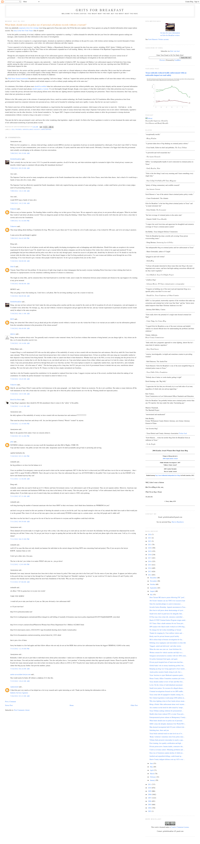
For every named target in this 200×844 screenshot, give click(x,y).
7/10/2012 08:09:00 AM (20, 296)
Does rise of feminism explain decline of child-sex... (167, 753)
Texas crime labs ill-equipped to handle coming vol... (167, 694)
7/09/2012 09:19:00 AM (20, 153)
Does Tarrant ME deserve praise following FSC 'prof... (168, 597)
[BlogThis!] (46, 127)
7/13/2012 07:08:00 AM (20, 582)
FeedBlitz (177, 60)
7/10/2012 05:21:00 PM (19, 456)
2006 (150, 801)
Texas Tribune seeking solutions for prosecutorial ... (166, 711)
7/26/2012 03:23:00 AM (20, 696)
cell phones (16, 129)
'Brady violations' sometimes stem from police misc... (167, 737)
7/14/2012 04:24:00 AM (20, 669)
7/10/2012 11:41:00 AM (20, 406)
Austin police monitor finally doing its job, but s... (166, 672)
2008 (150, 794)
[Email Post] (41, 126)
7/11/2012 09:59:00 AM (20, 521)
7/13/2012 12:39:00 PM (19, 649)
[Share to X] (48, 127)
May (151, 767)
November (153, 581)
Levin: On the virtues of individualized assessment (166, 685)
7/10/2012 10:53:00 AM (20, 394)
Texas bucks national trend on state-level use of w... (166, 733)
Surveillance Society (31, 129)
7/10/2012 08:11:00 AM (20, 313)
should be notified (40, 86)
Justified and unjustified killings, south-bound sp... (166, 756)
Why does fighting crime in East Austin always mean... (168, 701)
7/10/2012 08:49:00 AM (20, 328)
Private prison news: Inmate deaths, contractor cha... (167, 746)
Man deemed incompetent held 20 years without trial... (167, 727)
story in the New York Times (23, 30)
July (151, 594)
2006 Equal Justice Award (170, 458)
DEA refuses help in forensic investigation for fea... (166, 639)
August (152, 591)
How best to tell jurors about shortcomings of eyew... (167, 610)
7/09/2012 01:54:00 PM (19, 221)
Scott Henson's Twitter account (158, 39)
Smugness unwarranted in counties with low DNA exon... (168, 656)
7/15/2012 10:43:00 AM (20, 681)
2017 (150, 558)
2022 (150, 541)
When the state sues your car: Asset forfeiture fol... (166, 649)
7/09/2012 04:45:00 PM (19, 238)
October (153, 584)
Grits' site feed (175, 51)
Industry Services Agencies (19, 693)
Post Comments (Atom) (22, 710)
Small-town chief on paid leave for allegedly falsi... (166, 614)
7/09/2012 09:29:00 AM (20, 168)
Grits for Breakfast (100, 10)
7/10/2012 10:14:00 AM (20, 343)
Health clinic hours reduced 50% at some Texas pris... (167, 714)
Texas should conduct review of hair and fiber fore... (167, 682)
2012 (150, 575)
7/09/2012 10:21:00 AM (20, 191)
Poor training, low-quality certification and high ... (166, 743)
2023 (150, 538)
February (153, 777)
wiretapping (46, 129)
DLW (12, 319)
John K (12, 266)
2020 (150, 548)
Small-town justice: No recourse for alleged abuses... (167, 688)
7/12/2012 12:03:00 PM (19, 564)
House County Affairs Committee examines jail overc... (168, 678)
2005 (150, 804)
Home (72, 705)
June (151, 763)
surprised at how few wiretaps (29, 28)
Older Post (134, 705)
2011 (150, 784)
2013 (150, 571)
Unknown (13, 209)
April (152, 770)
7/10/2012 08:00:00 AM (20, 261)
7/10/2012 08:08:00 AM (20, 283)
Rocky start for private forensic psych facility (164, 636)
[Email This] (44, 127)
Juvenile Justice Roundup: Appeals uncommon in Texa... (168, 607)
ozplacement (14, 687)
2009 (150, 791)
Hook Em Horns (15, 399)
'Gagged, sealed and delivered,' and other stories (165, 646)
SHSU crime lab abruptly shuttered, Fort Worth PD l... (168, 724)
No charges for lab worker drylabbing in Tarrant (165, 630)
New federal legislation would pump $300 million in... (167, 698)
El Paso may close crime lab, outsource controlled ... (167, 617)
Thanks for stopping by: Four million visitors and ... (167, 633)
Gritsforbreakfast (15, 159)
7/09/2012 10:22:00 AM (20, 203)
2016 (150, 561)
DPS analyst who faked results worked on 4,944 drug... (168, 626)
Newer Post (9, 705)
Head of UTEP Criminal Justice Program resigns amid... (168, 620)
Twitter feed (183, 433)
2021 (150, 544)
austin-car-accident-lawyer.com (20, 674)
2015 (150, 565)
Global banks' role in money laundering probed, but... (167, 665)
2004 (150, 808)
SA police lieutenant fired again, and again (163, 659)
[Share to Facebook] (50, 127)
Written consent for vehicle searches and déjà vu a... (166, 652)
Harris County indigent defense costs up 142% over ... (167, 759)
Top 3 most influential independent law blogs (167, 475)
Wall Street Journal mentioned (18, 78)
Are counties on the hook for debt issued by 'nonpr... (167, 707)
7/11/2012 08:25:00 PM (19, 539)
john (11, 442)
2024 (150, 534)
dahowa (12, 334)
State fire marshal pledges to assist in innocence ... (166, 604)
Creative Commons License (180, 827)
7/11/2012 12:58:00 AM (20, 479)
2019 (150, 551)
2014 (150, 568)
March (152, 773)
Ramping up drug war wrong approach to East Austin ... (168, 669)
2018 (150, 554)
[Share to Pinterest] (52, 127)
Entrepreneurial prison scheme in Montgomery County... (168, 717)
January (152, 780)
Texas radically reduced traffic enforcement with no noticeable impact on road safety (165, 74)
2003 (150, 811)
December (153, 578)
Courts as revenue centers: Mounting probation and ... (167, 750)
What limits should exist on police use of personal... (167, 720)
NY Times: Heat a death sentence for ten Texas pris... (167, 623)
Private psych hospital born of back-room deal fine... (167, 662)
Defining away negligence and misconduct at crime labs (168, 643)
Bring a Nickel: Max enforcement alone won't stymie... (168, 704)
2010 (150, 788)
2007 (150, 798)
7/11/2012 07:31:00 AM (20, 496)
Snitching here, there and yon (159, 730)
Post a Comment (10, 701)
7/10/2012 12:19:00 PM (19, 424)
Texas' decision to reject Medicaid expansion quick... (167, 675)
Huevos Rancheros (178, 522)
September (153, 588)
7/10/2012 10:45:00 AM (20, 379)
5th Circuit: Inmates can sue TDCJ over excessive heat (167, 600)
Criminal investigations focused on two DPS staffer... (167, 691)
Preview (162, 60)
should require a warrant (40, 89)
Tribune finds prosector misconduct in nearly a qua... (167, 740)
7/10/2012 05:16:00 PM (19, 436)
